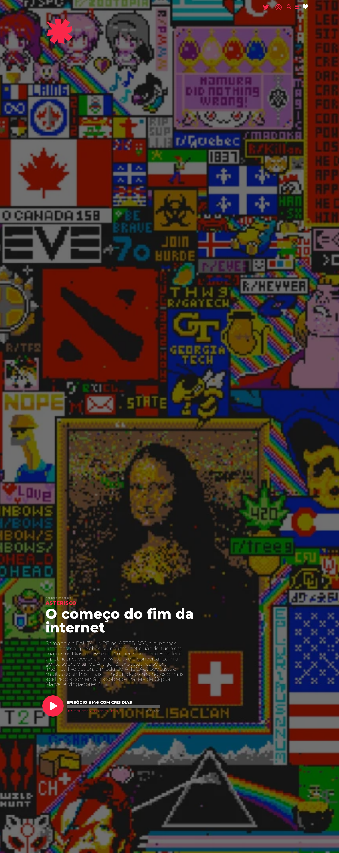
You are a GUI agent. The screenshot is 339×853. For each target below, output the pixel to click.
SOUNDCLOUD (113, 710)
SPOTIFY (86, 710)
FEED (77, 710)
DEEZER (98, 710)
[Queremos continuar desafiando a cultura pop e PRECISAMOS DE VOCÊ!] (305, 6)
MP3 (69, 710)
